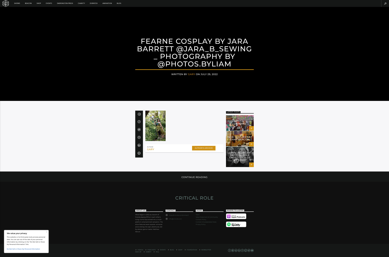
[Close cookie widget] (46, 231)
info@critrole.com (175, 219)
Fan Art (230, 117)
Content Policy (201, 219)
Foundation (192, 250)
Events (49, 3)
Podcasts (152, 250)
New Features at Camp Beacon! (240, 138)
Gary (191, 74)
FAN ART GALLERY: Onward (240, 122)
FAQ (157, 252)
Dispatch (94, 3)
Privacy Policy (200, 224)
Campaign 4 (231, 149)
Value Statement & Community (207, 217)
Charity (81, 3)
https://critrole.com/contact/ (179, 215)
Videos (140, 250)
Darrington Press (65, 3)
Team (198, 215)
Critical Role (194, 198)
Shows (17, 3)
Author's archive (204, 148)
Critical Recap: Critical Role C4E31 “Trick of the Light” (240, 156)
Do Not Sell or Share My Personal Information (23, 249)
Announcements (233, 133)
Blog (119, 3)
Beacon (28, 3)
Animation (107, 3)
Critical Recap (243, 149)
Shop (39, 3)
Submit (148, 252)
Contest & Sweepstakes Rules (206, 222)
